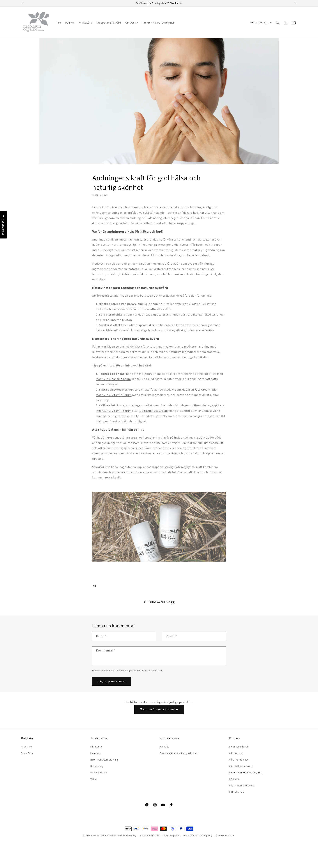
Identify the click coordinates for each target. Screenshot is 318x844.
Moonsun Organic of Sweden (104, 835)
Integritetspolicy (171, 835)
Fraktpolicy (206, 835)
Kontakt (164, 746)
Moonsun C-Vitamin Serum (114, 395)
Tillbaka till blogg (161, 602)
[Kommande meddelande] (296, 3)
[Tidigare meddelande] (22, 3)
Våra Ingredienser (239, 759)
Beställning (96, 766)
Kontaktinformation (225, 835)
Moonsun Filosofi (239, 746)
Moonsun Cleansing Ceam (113, 379)
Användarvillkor (190, 835)
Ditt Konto (96, 746)
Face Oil (219, 416)
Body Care (27, 753)
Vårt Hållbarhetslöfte (241, 766)
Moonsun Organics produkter (159, 709)
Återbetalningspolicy (149, 835)
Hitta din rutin (237, 792)
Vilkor (93, 779)
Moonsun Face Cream (196, 389)
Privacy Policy (98, 772)
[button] (131, 22)
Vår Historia (236, 753)
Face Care (26, 746)
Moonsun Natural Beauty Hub (245, 772)
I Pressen (234, 779)
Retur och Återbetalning (104, 759)
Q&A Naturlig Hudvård (242, 785)
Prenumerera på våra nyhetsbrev (179, 753)
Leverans (95, 753)
